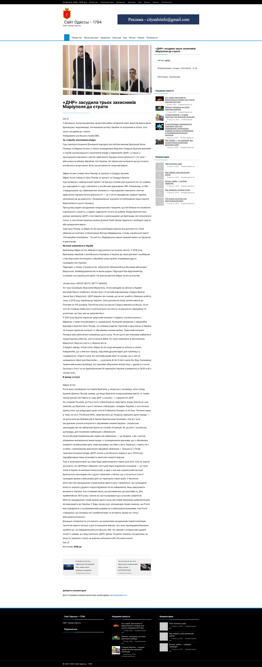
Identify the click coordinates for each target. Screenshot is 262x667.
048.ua (77, 546)
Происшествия (107, 2)
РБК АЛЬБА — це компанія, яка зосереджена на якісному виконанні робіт (179, 142)
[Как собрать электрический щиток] (160, 175)
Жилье (147, 2)
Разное (156, 2)
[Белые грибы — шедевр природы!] (160, 184)
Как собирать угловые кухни (177, 190)
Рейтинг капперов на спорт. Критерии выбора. (177, 108)
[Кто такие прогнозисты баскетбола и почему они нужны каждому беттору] (160, 98)
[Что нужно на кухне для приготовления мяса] (160, 201)
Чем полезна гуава (173, 164)
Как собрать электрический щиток (177, 173)
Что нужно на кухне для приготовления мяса (176, 199)
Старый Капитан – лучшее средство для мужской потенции (179, 116)
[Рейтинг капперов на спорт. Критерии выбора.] (160, 108)
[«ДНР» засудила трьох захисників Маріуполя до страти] (107, 70)
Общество (93, 2)
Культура (132, 2)
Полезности (167, 2)
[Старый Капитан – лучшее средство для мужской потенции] (160, 118)
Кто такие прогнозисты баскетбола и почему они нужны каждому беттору (179, 99)
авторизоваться (118, 595)
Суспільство (174, 77)
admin (167, 60)
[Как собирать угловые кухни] (160, 193)
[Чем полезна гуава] (160, 167)
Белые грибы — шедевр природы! (176, 182)
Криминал (120, 2)
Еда (139, 2)
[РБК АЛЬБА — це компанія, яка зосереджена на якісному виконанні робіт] (160, 142)
